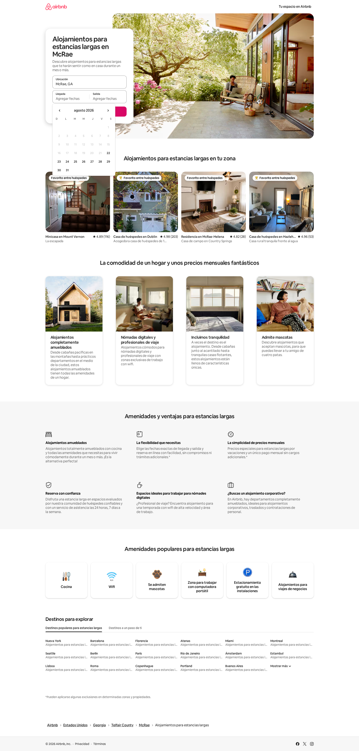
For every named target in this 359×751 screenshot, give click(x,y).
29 (108, 161)
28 (100, 161)
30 (59, 170)
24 (67, 161)
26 (83, 161)
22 (108, 153)
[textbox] (71, 98)
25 (75, 161)
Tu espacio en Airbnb (295, 6)
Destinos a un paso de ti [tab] (125, 628)
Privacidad (82, 744)
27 (92, 161)
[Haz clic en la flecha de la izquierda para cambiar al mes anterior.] (59, 110)
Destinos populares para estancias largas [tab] (73, 628)
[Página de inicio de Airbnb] (56, 6)
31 (67, 170)
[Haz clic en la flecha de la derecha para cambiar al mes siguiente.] (108, 110)
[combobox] (89, 83)
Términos (99, 744)
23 (59, 161)
